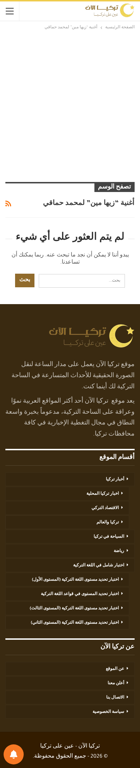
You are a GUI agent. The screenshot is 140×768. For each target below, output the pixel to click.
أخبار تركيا (115, 479)
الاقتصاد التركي (105, 508)
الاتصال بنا (115, 698)
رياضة (119, 551)
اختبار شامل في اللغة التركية (98, 565)
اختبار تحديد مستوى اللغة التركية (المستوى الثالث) (74, 608)
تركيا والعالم (108, 522)
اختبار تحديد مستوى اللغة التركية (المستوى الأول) (75, 580)
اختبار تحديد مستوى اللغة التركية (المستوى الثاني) (75, 623)
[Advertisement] (70, 105)
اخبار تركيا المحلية (103, 494)
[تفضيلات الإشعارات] (14, 754)
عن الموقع (115, 669)
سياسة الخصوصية (108, 712)
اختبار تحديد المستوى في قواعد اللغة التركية (80, 594)
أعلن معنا (116, 683)
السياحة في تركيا (109, 537)
